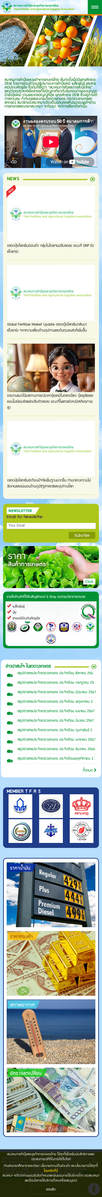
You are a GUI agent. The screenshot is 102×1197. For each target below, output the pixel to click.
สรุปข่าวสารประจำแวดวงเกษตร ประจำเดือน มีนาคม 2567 (56, 720)
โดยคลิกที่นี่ (51, 1171)
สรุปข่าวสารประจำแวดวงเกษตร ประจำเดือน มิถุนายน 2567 (57, 692)
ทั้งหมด (88, 770)
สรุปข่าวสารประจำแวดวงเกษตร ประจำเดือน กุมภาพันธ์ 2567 (58, 730)
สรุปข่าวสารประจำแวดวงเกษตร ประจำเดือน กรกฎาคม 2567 (57, 682)
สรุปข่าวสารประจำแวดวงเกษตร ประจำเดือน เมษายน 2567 (56, 711)
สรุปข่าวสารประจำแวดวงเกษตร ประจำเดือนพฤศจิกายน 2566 (58, 758)
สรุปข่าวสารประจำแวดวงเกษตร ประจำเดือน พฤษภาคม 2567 (58, 701)
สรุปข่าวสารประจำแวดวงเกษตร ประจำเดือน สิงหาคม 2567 (56, 673)
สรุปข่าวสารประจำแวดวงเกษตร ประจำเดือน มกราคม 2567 (56, 739)
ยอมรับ (51, 1189)
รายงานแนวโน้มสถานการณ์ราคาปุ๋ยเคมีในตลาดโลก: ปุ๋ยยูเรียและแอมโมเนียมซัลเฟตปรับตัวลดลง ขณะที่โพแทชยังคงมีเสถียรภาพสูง (50, 402)
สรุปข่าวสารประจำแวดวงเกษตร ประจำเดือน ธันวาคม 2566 (56, 749)
